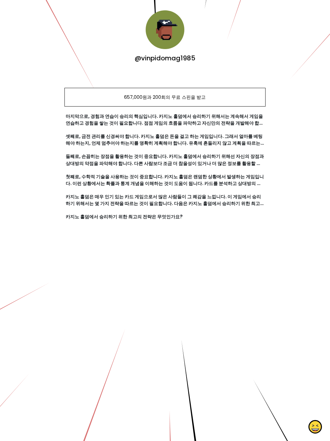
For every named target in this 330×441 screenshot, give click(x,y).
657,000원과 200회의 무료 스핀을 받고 (165, 97)
